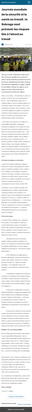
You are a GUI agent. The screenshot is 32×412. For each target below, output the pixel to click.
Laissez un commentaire (16, 396)
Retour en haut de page (24, 404)
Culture (11, 391)
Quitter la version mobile (16, 409)
